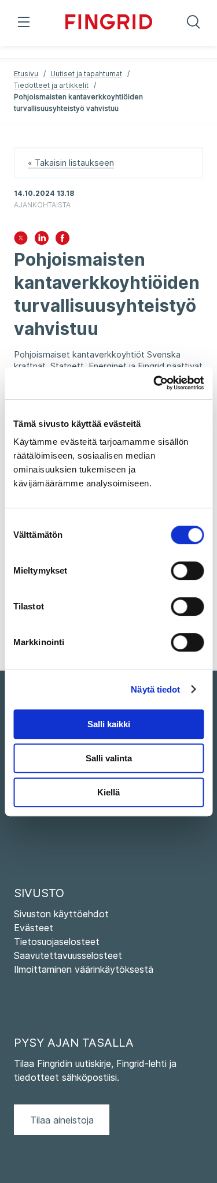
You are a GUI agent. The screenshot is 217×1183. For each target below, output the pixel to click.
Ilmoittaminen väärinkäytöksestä (83, 969)
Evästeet (33, 927)
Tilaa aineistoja (62, 1120)
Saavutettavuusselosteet (68, 955)
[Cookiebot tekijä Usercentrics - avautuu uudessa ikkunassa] (154, 382)
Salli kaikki (108, 724)
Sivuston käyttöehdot (61, 914)
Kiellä (108, 792)
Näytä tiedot (155, 689)
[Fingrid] (109, 23)
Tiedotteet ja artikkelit (51, 85)
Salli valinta (109, 758)
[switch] (187, 570)
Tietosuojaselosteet (57, 941)
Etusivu (26, 73)
